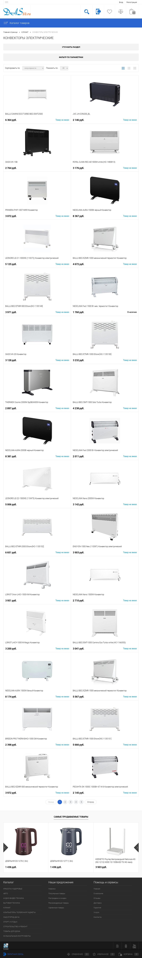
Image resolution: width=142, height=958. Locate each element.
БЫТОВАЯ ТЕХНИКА (11, 903)
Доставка (98, 903)
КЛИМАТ (7, 908)
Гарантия (97, 908)
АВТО (5, 893)
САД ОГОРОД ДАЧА (11, 917)
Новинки (51, 889)
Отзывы (97, 898)
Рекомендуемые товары (58, 903)
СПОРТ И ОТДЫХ (10, 922)
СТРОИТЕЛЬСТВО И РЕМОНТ (15, 926)
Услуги (96, 912)
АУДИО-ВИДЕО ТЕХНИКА (13, 898)
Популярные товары (56, 893)
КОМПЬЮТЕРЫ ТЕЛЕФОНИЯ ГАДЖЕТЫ (19, 912)
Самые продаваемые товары (71, 816)
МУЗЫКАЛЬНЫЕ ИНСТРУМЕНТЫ (17, 936)
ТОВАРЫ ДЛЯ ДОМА (11, 931)
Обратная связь (15, 954)
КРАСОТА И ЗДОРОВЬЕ (12, 889)
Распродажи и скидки (57, 898)
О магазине (98, 893)
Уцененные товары (56, 908)
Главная (97, 889)
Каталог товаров (19, 23)
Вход (121, 2)
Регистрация (131, 2)
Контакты (98, 917)
